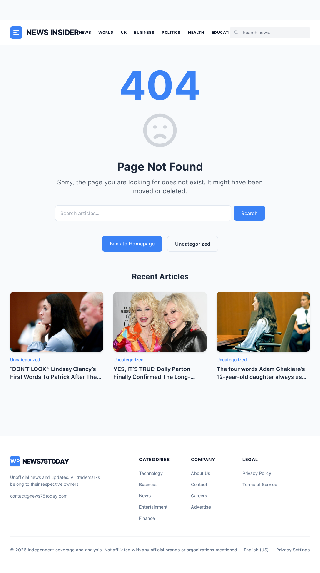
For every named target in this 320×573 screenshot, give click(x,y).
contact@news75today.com (39, 496)
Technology (151, 473)
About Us (200, 473)
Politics (171, 32)
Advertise (201, 507)
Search (249, 213)
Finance (147, 518)
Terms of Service (259, 484)
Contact (199, 484)
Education (224, 32)
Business (144, 32)
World (105, 32)
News (85, 32)
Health (196, 32)
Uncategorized (192, 244)
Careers (199, 495)
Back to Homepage (132, 243)
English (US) (256, 549)
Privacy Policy (256, 473)
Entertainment (153, 507)
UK (124, 32)
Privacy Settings (293, 549)
